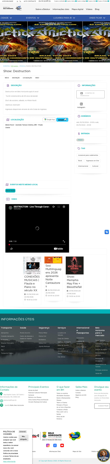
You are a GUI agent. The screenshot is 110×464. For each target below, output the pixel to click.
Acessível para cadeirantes (88, 155)
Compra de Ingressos (87, 94)
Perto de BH (61, 416)
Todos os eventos (62, 393)
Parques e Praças (62, 405)
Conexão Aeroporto (7, 336)
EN (40, 1)
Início (7, 78)
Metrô (3, 346)
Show (16, 66)
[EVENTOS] (38, 18)
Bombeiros (42, 339)
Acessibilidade (7, 1)
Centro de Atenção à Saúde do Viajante (26, 337)
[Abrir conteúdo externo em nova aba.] (49, 120)
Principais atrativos (101, 370)
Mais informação (9, 461)
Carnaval (31, 395)
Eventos (6, 66)
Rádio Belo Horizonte (17, 405)
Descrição (16, 78)
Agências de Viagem (64, 342)
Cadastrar (103, 406)
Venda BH (98, 373)
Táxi (2, 350)
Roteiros (59, 419)
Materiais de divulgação (99, 360)
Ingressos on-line (92, 160)
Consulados (80, 338)
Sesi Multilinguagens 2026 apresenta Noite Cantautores (53, 276)
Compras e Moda (62, 409)
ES (50, 1)
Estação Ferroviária (7, 343)
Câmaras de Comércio (80, 342)
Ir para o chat (92, 1)
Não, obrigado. (23, 438)
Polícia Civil (42, 336)
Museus (59, 400)
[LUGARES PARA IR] (74, 18)
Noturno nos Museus (34, 397)
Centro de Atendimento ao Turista (63, 351)
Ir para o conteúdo (60, 1)
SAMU (22, 342)
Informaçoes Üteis (55, 451)
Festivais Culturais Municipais (37, 392)
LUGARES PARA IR (62, 18)
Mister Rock (10, 191)
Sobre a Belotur (43, 9)
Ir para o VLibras (103, 1)
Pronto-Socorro (25, 333)
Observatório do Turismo (100, 365)
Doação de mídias (101, 349)
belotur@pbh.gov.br (10, 400)
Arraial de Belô (33, 390)
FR (42, 1)
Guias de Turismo (63, 345)
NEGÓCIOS (50, 24)
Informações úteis (61, 9)
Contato (78, 392)
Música (22, 66)
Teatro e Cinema (62, 402)
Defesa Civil (42, 343)
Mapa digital (77, 9)
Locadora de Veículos (62, 334)
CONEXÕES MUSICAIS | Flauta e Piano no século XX (32, 283)
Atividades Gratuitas (63, 395)
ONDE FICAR (95, 18)
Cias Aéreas (61, 357)
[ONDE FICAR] (104, 18)
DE (45, 1)
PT (47, 1)
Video (37, 78)
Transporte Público (7, 353)
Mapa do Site (77, 451)
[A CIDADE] (11, 18)
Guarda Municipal (44, 346)
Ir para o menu (71, 1)
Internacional (83, 166)
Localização (27, 78)
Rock (80, 160)
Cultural (95, 166)
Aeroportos (4, 333)
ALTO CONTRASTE (30, 1)
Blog (97, 9)
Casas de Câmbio (63, 338)
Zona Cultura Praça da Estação (38, 399)
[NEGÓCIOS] (58, 24)
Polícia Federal (81, 347)
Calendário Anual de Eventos (101, 345)
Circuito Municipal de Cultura (37, 402)
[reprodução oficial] (55, 42)
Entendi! (23, 431)
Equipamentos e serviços (100, 354)
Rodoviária (4, 339)
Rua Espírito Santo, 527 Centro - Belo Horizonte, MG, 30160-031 (12, 396)
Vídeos (89, 9)
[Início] (12, 6)
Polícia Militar (43, 333)
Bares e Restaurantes (63, 398)
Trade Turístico (100, 340)
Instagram (81, 107)
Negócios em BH (81, 395)
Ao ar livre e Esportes (64, 407)
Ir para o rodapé (82, 1)
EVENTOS (31, 18)
